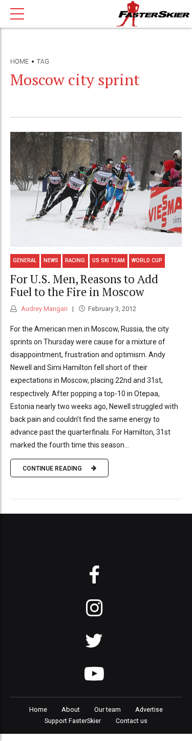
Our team (107, 709)
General (25, 260)
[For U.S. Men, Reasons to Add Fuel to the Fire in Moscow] (96, 189)
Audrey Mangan (43, 309)
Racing (75, 260)
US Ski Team (108, 260)
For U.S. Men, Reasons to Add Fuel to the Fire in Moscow (84, 285)
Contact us (131, 721)
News (51, 260)
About (70, 709)
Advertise (149, 709)
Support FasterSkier (73, 721)
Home (19, 61)
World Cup (147, 260)
